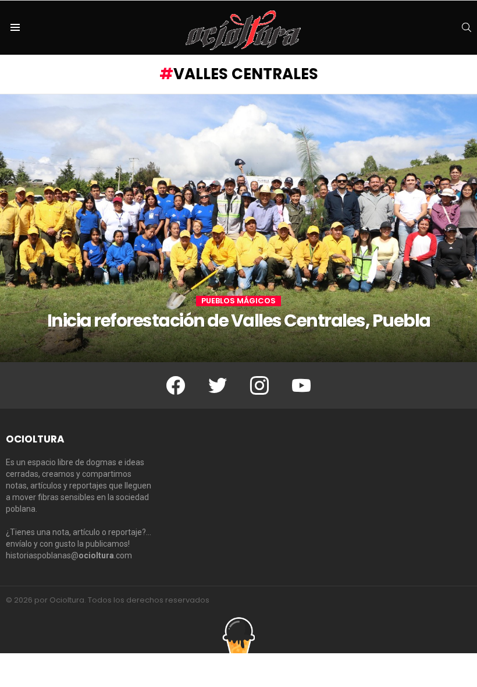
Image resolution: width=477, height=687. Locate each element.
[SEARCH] (466, 27)
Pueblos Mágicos (238, 301)
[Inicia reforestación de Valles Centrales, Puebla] (238, 228)
